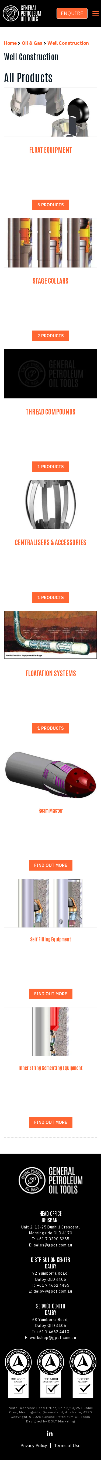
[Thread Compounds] (50, 373)
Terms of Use (67, 1445)
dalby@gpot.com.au (50, 1291)
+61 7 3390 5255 (50, 1239)
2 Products (50, 335)
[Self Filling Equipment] (50, 903)
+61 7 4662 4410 (50, 1331)
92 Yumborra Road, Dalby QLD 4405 (50, 1276)
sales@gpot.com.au (50, 1245)
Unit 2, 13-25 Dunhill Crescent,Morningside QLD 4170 (50, 1230)
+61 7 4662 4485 (50, 1285)
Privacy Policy (33, 1445)
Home (11, 43)
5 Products (50, 204)
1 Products (50, 466)
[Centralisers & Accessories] (50, 504)
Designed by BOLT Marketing (50, 1421)
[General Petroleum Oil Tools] (22, 13)
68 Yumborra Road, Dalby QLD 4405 (50, 1322)
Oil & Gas (32, 43)
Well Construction (68, 43)
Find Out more (50, 865)
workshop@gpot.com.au (50, 1337)
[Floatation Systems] (50, 635)
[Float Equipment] (50, 112)
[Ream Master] (50, 774)
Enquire (72, 13)
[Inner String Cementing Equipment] (50, 1031)
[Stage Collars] (50, 242)
